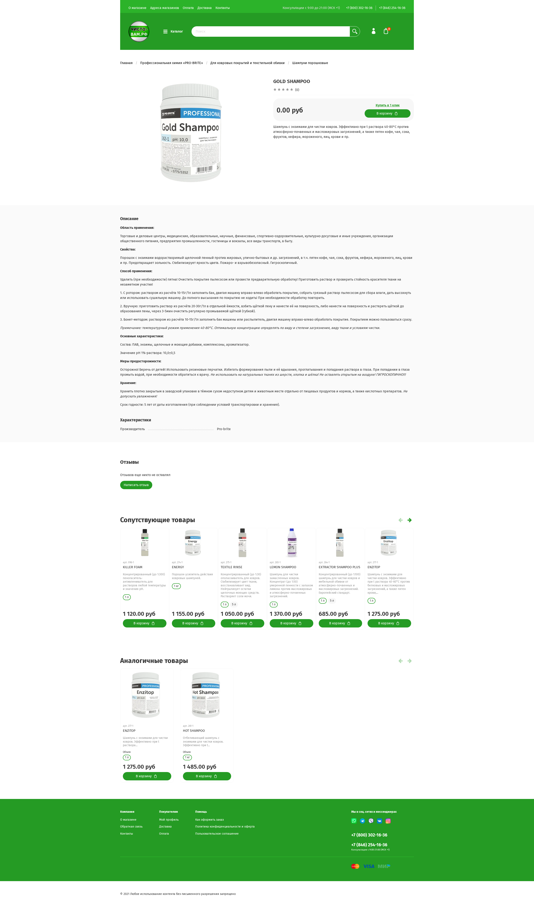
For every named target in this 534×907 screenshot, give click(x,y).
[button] (410, 520)
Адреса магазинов (164, 8)
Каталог (177, 31)
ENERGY (178, 567)
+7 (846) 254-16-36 (392, 8)
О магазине (137, 8)
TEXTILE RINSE (231, 567)
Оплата (188, 8)
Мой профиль (169, 819)
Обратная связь (131, 826)
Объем (127, 752)
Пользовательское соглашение (217, 833)
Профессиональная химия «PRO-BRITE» (171, 63)
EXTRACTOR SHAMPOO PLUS (339, 567)
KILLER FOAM (132, 567)
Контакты (222, 8)
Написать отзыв (136, 485)
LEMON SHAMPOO (283, 567)
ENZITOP (374, 567)
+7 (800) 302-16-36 (359, 8)
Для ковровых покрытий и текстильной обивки (247, 63)
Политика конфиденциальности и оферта (225, 826)
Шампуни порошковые (310, 63)
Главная (126, 63)
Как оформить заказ (209, 819)
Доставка (205, 8)
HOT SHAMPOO (194, 731)
